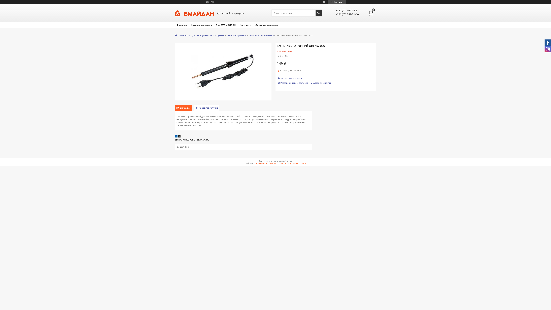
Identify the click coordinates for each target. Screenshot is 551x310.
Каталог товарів (200, 25)
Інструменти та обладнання (210, 35)
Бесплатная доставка (291, 78)
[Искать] (319, 13)
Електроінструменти (236, 35)
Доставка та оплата (266, 25)
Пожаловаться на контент (266, 163)
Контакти (245, 25)
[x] (179, 136)
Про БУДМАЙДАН (226, 25)
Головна (182, 25)
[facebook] (176, 136)
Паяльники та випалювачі (261, 35)
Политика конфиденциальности (292, 163)
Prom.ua (288, 161)
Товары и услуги (187, 35)
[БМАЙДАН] (194, 13)
